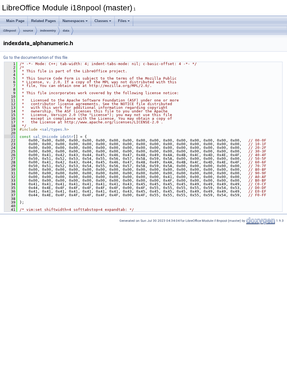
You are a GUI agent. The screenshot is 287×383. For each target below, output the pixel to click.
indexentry (48, 30)
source (28, 30)
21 (9, 137)
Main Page (15, 21)
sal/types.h (54, 129)
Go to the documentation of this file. (35, 57)
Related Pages (43, 21)
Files (122, 21)
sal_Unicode (45, 137)
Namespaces (73, 21)
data (66, 30)
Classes (101, 21)
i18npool (9, 30)
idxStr (66, 137)
